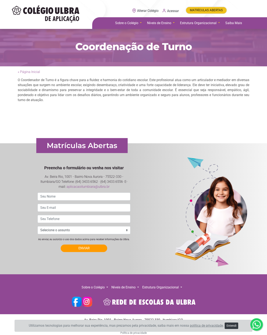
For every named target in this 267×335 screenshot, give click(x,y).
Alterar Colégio (147, 11)
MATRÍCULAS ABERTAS (206, 10)
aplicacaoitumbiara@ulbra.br (88, 187)
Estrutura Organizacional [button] (198, 23)
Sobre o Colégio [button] (127, 23)
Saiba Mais (233, 23)
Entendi (231, 325)
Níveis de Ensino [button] (159, 23)
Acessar (172, 11)
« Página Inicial (29, 72)
